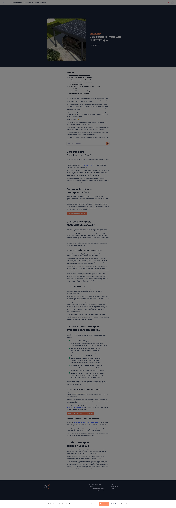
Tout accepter (104, 504)
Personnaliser (125, 504)
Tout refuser (114, 504)
